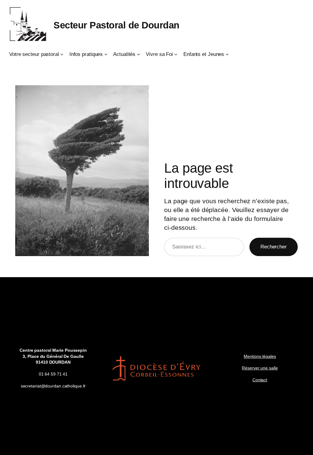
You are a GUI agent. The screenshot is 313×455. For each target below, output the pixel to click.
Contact (259, 379)
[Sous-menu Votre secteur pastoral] (61, 54)
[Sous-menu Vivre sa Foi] (175, 54)
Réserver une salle (260, 367)
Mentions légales (260, 356)
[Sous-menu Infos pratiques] (105, 54)
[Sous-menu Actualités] (138, 54)
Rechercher (273, 247)
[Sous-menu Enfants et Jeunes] (227, 54)
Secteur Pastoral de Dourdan (116, 25)
